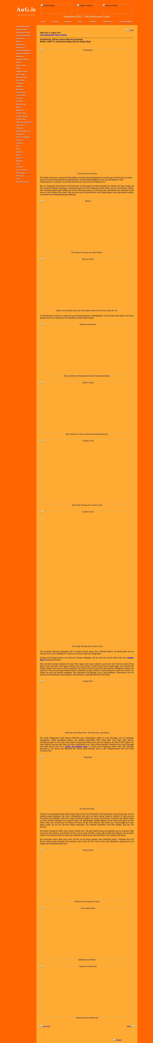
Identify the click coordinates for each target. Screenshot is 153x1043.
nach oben (46, 1026)
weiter (129, 1026)
